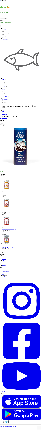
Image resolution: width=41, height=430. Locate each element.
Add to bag (2, 171)
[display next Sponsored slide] (2, 177)
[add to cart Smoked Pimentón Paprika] (3, 226)
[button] (12, 191)
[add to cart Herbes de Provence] (3, 244)
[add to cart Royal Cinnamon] (3, 208)
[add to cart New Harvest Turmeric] (3, 190)
